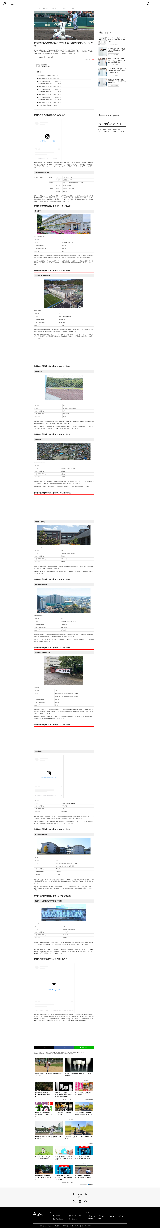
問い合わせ (88, 1226)
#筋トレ (100, 131)
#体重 (100, 129)
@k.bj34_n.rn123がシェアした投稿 (47, 158)
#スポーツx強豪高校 (38, 57)
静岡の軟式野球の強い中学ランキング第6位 (49, 89)
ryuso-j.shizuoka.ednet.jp (40, 857)
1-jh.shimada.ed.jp (38, 547)
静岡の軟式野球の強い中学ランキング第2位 (49, 99)
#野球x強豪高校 (48, 57)
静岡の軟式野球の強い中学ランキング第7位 (49, 86)
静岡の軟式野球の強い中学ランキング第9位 (49, 81)
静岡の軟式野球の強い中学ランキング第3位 (49, 97)
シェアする (63, 1047)
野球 (99, 1218)
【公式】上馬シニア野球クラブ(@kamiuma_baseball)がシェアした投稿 (54, 1010)
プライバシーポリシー (46, 1226)
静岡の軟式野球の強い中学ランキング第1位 (49, 102)
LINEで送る (85, 1047)
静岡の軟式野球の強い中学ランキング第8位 (49, 83)
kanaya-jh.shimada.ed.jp (39, 236)
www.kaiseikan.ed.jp (39, 615)
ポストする (43, 1047)
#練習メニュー (108, 131)
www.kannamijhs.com (39, 402)
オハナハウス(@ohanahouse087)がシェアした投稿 (48, 795)
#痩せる (105, 129)
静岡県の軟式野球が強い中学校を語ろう (49, 105)
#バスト (115, 129)
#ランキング (121, 131)
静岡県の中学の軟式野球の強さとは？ (48, 75)
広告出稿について (68, 1226)
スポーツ (120, 1216)
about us (35, 1226)
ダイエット (101, 1216)
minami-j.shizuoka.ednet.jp (40, 462)
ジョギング (111, 1216)
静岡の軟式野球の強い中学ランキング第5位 (49, 91)
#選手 (114, 131)
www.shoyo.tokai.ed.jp (39, 923)
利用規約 (57, 1226)
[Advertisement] (50, 353)
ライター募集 (79, 1226)
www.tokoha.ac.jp (38, 310)
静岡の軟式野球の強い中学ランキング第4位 (49, 94)
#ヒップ (120, 129)
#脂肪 (110, 129)
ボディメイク (92, 1216)
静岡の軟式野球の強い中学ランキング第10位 (50, 78)
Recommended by (83, 1184)
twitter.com (37, 687)
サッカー (90, 1218)
